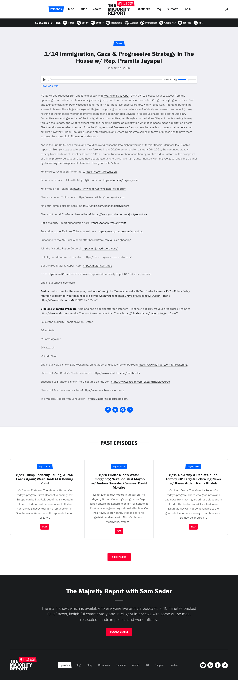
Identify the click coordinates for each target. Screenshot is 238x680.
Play (44, 526)
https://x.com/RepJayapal (101, 171)
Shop (84, 9)
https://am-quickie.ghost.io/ (113, 240)
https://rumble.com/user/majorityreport (104, 206)
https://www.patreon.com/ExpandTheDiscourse (140, 381)
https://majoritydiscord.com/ (100, 248)
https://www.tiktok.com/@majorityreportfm (99, 189)
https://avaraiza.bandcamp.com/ (104, 390)
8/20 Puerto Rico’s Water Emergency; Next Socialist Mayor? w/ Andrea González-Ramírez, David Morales (119, 481)
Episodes (56, 9)
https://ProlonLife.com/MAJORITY (139, 296)
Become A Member (119, 631)
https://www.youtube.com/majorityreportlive (119, 214)
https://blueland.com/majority (59, 313)
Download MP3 (50, 86)
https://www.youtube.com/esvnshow (120, 231)
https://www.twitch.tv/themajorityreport (102, 197)
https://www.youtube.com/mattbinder (117, 373)
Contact (174, 665)
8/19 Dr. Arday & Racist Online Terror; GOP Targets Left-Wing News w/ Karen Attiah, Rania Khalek (193, 479)
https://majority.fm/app (97, 265)
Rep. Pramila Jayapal (116, 95)
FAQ (159, 9)
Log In (187, 9)
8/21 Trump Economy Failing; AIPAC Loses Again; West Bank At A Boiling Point (44, 479)
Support (172, 9)
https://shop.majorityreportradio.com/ (108, 257)
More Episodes (119, 557)
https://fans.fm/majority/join (121, 180)
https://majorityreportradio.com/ (108, 399)
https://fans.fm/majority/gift (108, 223)
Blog (71, 9)
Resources (104, 665)
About (97, 9)
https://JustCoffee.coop (62, 274)
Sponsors (143, 9)
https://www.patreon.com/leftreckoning (163, 364)
